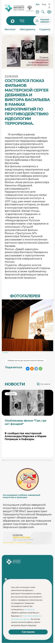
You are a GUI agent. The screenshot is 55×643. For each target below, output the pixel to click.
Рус (38, 4)
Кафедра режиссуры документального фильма (26, 360)
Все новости (45, 384)
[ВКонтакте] (27, 368)
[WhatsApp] (40, 368)
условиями (30, 609)
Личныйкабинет (45, 20)
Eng (44, 4)
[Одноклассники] (32, 368)
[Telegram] (36, 368)
